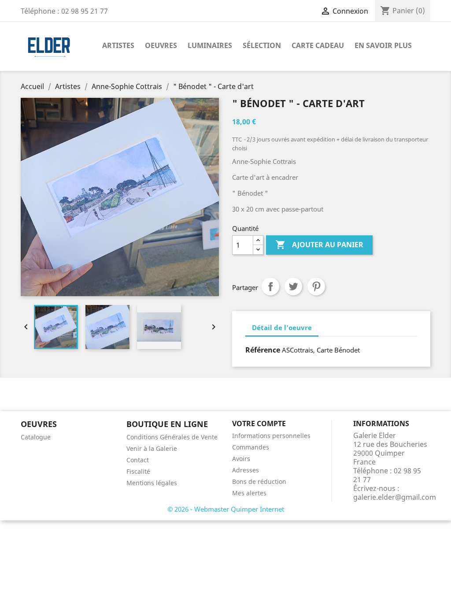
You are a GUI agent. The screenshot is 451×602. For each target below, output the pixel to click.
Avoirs (241, 458)
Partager (270, 286)
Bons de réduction (259, 481)
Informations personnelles (271, 435)
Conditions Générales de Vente (172, 437)
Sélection (262, 45)
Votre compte (259, 423)
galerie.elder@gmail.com (394, 497)
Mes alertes (249, 493)
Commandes (250, 447)
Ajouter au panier (319, 244)
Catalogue (36, 437)
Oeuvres (161, 45)
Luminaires (210, 45)
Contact (137, 460)
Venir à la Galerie (151, 448)
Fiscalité (138, 471)
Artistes (118, 45)
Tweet (293, 286)
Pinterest (316, 286)
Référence (262, 350)
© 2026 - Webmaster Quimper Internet (225, 509)
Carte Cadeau (318, 45)
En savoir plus (383, 45)
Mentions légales (151, 483)
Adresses (245, 470)
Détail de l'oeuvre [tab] (282, 327)
